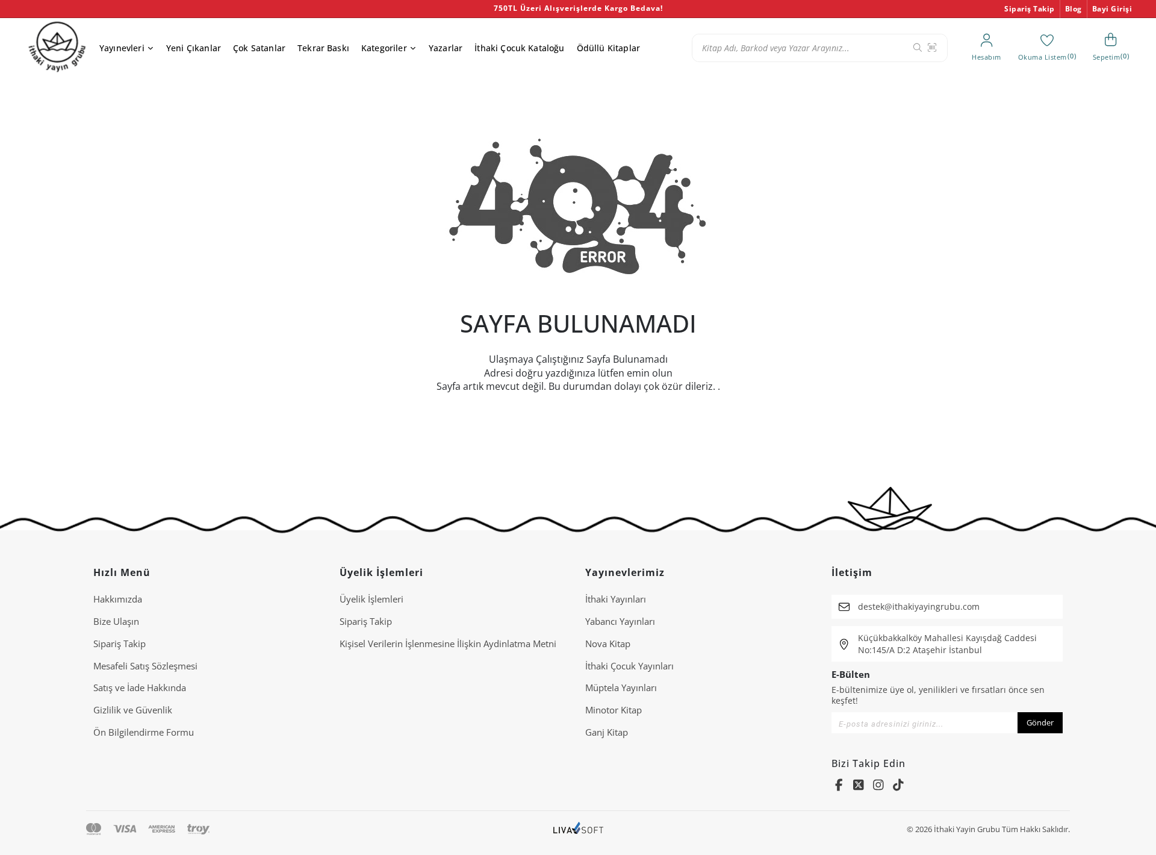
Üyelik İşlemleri (371, 599)
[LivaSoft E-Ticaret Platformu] (578, 829)
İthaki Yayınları (615, 599)
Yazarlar (445, 48)
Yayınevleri (121, 48)
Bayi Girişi (1112, 9)
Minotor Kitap (613, 710)
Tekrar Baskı (323, 48)
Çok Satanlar (259, 48)
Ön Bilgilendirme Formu (143, 732)
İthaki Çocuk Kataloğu (519, 48)
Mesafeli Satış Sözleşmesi (145, 666)
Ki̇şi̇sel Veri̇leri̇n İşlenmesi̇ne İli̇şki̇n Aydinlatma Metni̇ (448, 643)
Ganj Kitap (606, 732)
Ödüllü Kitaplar (608, 48)
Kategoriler (384, 48)
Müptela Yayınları (621, 687)
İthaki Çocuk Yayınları (629, 666)
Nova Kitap (607, 643)
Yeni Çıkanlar (193, 48)
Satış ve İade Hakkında (139, 687)
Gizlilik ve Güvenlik (132, 710)
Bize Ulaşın (116, 621)
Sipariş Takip (1029, 9)
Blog (1073, 9)
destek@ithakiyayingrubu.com (919, 606)
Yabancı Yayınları (620, 621)
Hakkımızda (117, 599)
